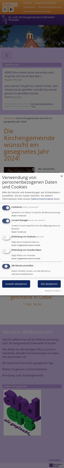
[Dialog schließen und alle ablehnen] (61, 174)
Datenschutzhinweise (42, 198)
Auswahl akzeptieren (16, 283)
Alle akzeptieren (49, 283)
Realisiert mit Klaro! (53, 291)
